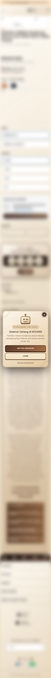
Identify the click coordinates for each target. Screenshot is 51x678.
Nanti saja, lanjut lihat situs (25, 362)
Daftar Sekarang (25, 348)
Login (25, 356)
